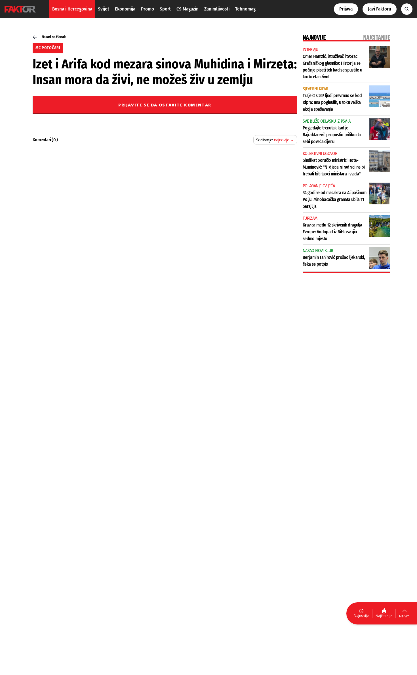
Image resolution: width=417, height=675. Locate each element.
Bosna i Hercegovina (72, 9)
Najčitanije (384, 615)
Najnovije (361, 615)
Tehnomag (245, 9)
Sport (165, 9)
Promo (147, 9)
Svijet (103, 9)
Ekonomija (125, 9)
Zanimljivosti (216, 9)
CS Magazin (187, 9)
